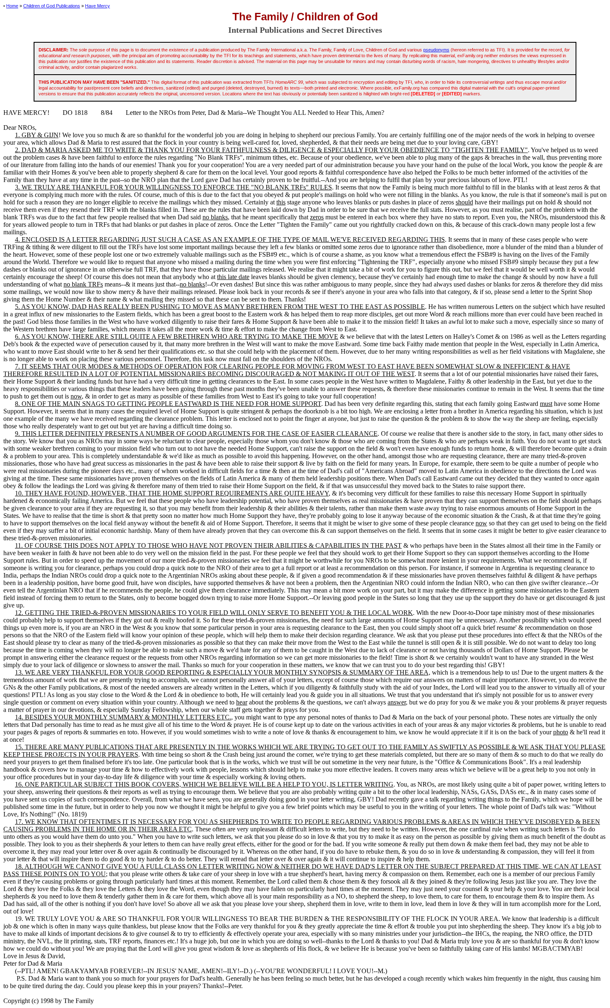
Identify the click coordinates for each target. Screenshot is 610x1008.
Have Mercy (97, 5)
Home (12, 5)
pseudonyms (436, 49)
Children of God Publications (51, 5)
